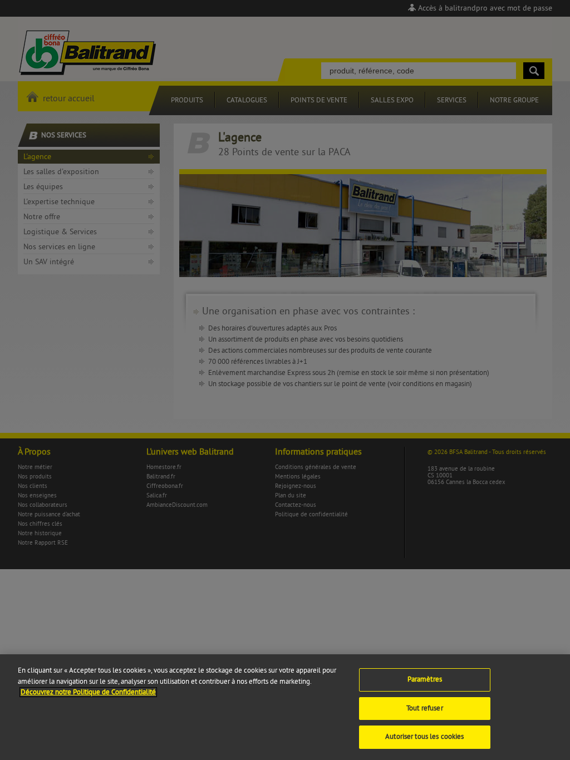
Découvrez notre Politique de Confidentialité (88, 692)
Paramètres (424, 679)
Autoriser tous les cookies (424, 737)
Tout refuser (424, 708)
